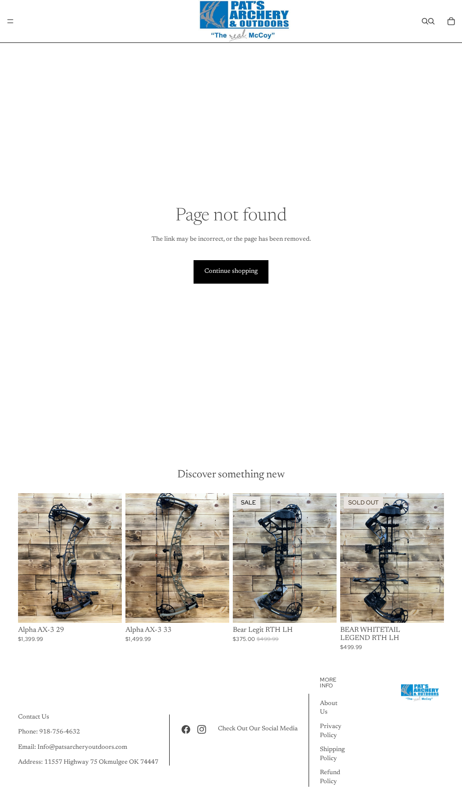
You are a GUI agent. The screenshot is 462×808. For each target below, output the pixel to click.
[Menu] (10, 21)
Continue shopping (231, 271)
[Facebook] (185, 729)
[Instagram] (201, 729)
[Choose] (108, 609)
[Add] (322, 609)
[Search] (425, 21)
